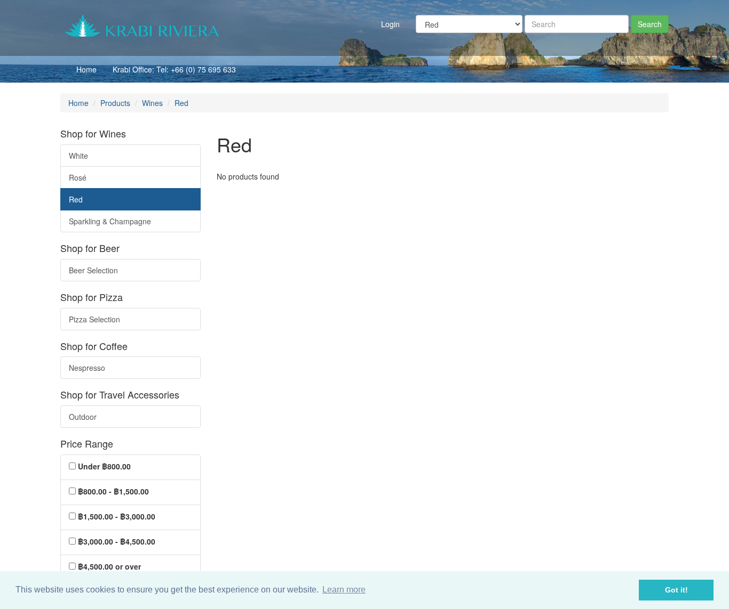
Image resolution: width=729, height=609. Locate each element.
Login (390, 24)
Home (86, 69)
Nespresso (87, 367)
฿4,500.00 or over (109, 566)
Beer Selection (93, 270)
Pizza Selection (94, 319)
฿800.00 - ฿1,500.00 (113, 491)
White (78, 155)
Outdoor (83, 416)
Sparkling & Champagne (110, 221)
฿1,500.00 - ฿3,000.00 (116, 516)
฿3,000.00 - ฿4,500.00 (116, 541)
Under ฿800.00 (104, 466)
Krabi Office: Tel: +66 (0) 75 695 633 (174, 69)
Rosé (77, 177)
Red (76, 199)
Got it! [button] (676, 590)
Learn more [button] (344, 589)
